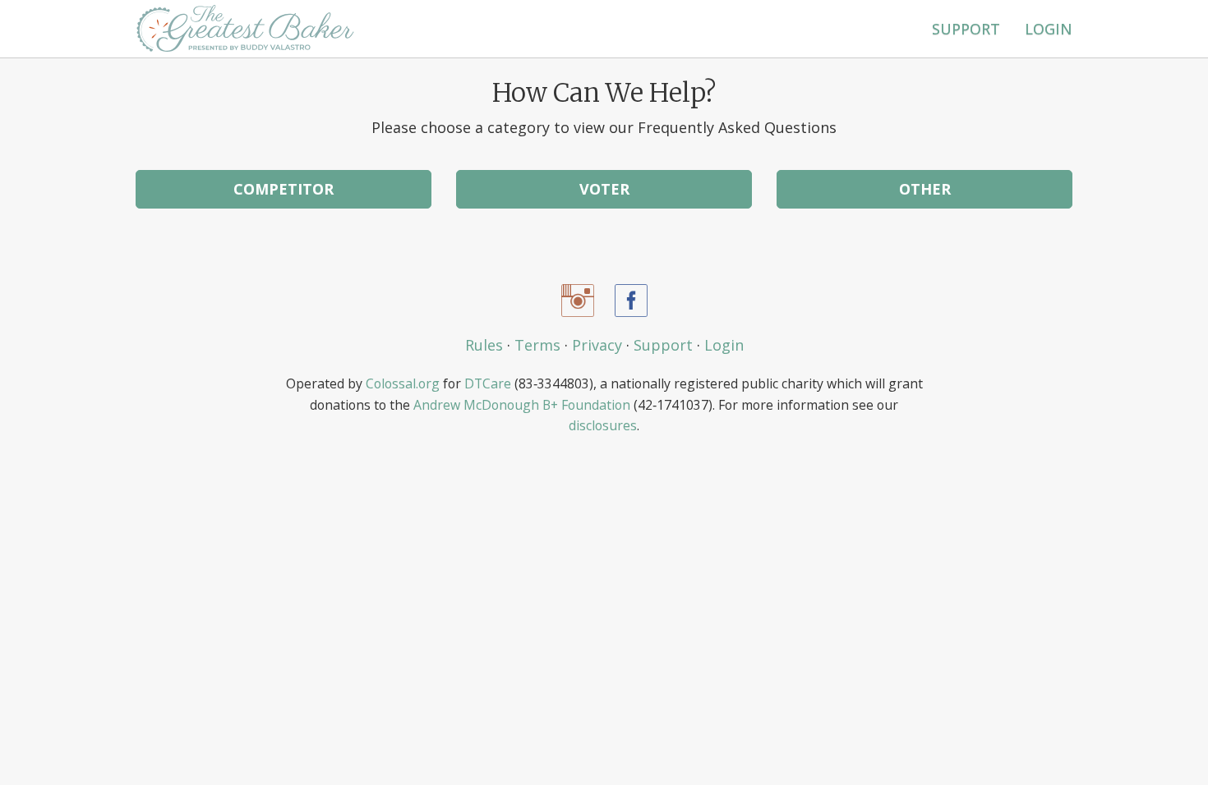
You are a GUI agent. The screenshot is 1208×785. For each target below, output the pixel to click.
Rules (484, 345)
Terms (537, 345)
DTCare (487, 383)
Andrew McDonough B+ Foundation (521, 405)
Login (1048, 29)
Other (925, 189)
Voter (604, 189)
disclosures (603, 425)
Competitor (283, 189)
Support (966, 29)
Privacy (597, 345)
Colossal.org (403, 383)
